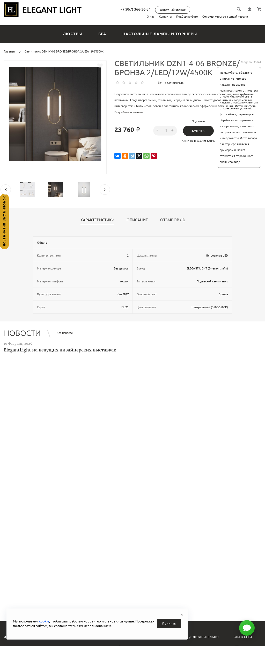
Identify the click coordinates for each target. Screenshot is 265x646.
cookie (44, 621)
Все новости (65, 332)
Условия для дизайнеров (4, 221)
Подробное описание (128, 112)
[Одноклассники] (125, 156)
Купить (198, 130)
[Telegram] (132, 156)
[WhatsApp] (146, 156)
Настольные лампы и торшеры (159, 34)
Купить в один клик (198, 140)
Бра (102, 34)
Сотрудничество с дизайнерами (225, 16)
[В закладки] (100, 65)
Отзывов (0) (172, 220)
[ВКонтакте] (117, 156)
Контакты (165, 16)
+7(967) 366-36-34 (135, 9)
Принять (169, 623)
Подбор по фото (187, 16)
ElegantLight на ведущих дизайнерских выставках (60, 349)
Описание (137, 220)
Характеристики (97, 220)
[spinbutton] (165, 131)
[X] (139, 156)
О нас (150, 16)
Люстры (72, 34)
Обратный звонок (173, 9)
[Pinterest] (154, 156)
